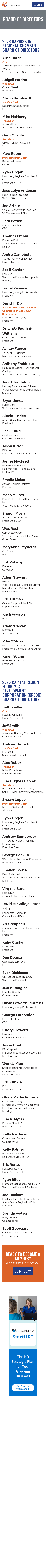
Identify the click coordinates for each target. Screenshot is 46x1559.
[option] (23, 1346)
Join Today (23, 1271)
